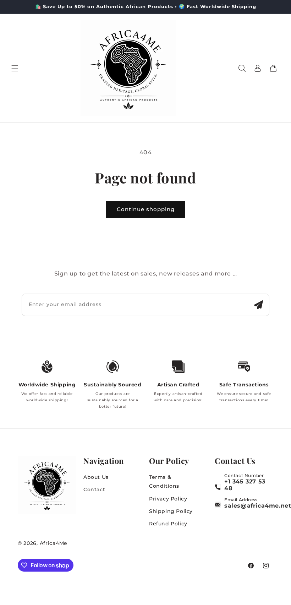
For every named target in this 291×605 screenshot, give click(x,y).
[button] (15, 68)
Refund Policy (168, 523)
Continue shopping (146, 209)
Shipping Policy (171, 511)
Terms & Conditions (164, 481)
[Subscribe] (258, 304)
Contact (94, 489)
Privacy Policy (168, 499)
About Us (96, 477)
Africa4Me (53, 543)
